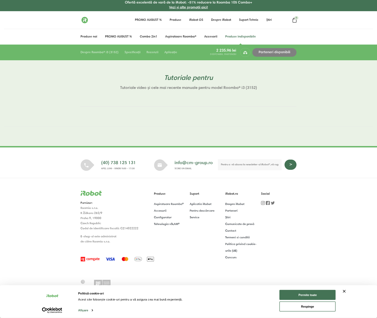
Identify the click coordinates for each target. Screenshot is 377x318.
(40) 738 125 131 (118, 163)
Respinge (307, 306)
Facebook (268, 204)
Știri (269, 20)
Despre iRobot (221, 20)
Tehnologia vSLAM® (166, 224)
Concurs (231, 257)
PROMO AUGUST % (148, 20)
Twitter (273, 204)
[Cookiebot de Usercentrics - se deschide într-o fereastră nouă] (52, 310)
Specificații (132, 52)
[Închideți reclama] (344, 291)
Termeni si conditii (237, 237)
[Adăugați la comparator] (245, 52)
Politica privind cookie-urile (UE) (241, 247)
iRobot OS (196, 20)
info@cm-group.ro (194, 163)
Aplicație (170, 52)
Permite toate (307, 295)
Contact (230, 230)
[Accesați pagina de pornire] (100, 20)
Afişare (83, 310)
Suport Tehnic (248, 20)
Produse (175, 20)
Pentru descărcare (202, 210)
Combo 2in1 (148, 36)
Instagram (263, 204)
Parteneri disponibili (274, 52)
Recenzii (152, 52)
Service (194, 217)
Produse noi (89, 36)
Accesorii (210, 36)
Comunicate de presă (239, 224)
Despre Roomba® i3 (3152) (100, 52)
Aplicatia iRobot (200, 204)
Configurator (163, 217)
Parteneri (231, 210)
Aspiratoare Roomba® (180, 36)
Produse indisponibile (240, 36)
